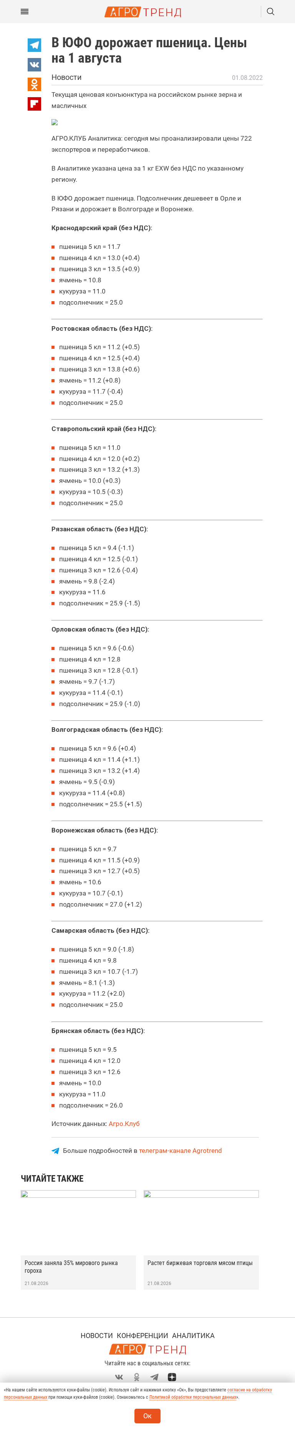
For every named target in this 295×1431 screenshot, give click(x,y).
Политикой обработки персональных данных (192, 1397)
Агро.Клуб (124, 1124)
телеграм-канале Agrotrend (180, 1150)
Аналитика (193, 1336)
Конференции (142, 1336)
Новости (97, 1336)
